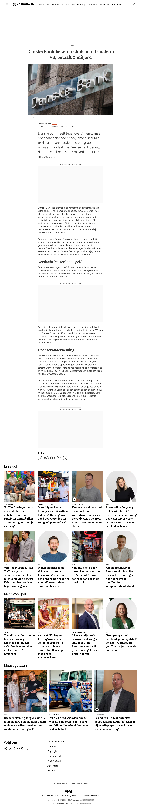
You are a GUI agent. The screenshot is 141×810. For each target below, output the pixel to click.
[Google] (5, 748)
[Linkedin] (10, 748)
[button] (73, 796)
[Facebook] (16, 748)
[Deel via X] (59, 458)
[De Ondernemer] (23, 4)
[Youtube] (26, 748)
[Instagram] (21, 748)
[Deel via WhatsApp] (46, 458)
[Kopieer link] (40, 458)
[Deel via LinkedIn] (65, 458)
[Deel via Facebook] (52, 458)
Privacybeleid (59, 796)
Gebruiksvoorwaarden (90, 796)
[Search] (134, 4)
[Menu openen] (6, 4)
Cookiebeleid (47, 796)
